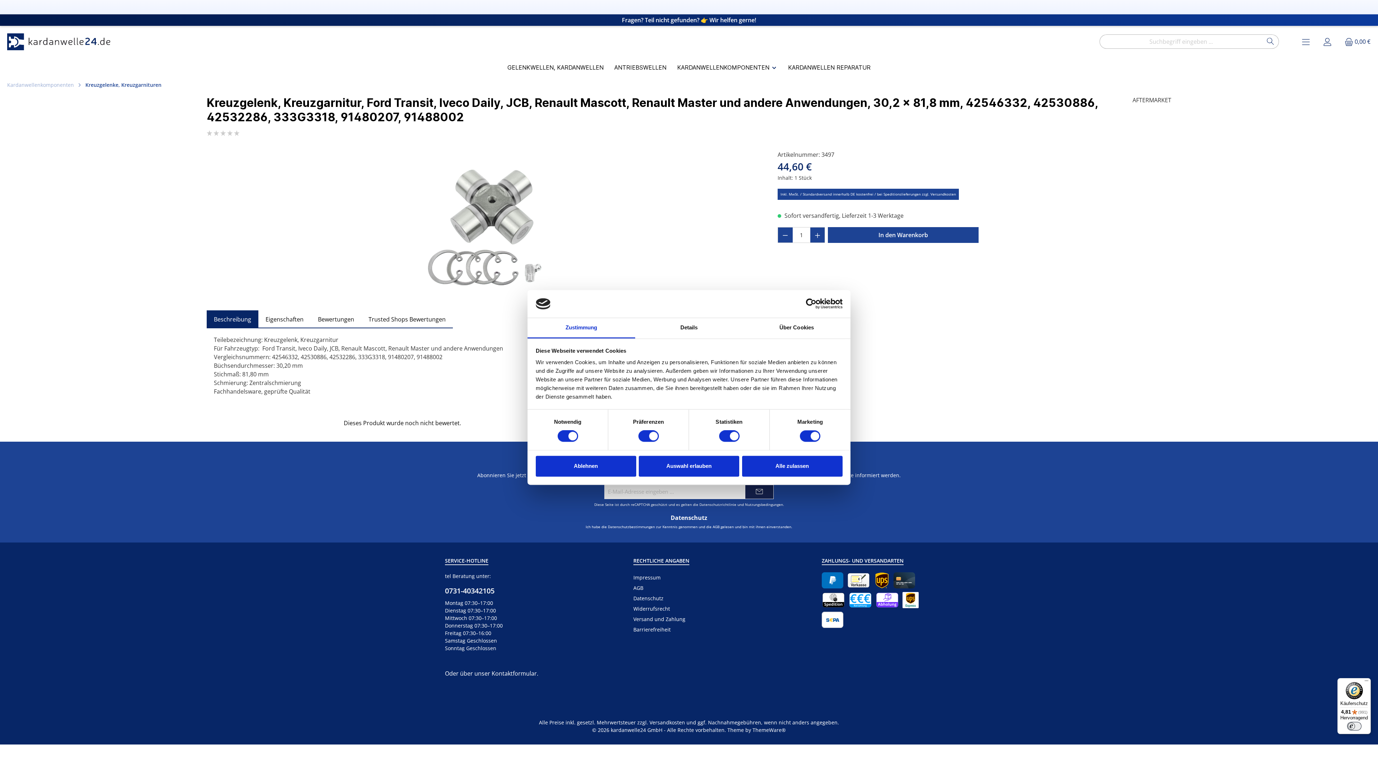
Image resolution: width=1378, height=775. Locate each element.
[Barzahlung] (860, 600)
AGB (716, 526)
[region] (485, 227)
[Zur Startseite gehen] (61, 41)
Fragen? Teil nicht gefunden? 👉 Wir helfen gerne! (689, 20)
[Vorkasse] (858, 580)
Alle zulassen (792, 466)
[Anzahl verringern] (785, 235)
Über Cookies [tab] (796, 327)
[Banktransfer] (832, 620)
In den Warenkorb (903, 235)
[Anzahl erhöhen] (817, 235)
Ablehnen (586, 466)
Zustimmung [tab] (581, 327)
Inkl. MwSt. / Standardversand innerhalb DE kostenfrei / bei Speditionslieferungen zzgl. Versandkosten (868, 194)
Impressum (647, 577)
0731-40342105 (470, 591)
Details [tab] (689, 327)
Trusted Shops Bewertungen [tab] (407, 319)
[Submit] (759, 492)
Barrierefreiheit (652, 629)
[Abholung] (887, 600)
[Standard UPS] (882, 580)
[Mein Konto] (1327, 41)
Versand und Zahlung (659, 619)
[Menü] (1366, 682)
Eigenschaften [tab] (285, 319)
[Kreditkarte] (904, 580)
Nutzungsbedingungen (764, 504)
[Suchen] (1270, 41)
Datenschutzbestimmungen (631, 526)
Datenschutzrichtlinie (717, 504)
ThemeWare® (769, 730)
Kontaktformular (514, 673)
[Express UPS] (911, 600)
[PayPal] (832, 580)
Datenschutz (648, 598)
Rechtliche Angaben (661, 560)
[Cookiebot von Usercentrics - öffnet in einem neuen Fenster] (811, 304)
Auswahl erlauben (689, 466)
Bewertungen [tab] (336, 319)
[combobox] (1181, 41)
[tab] (232, 319)
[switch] (648, 436)
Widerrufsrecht (651, 608)
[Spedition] (833, 600)
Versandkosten (667, 722)
